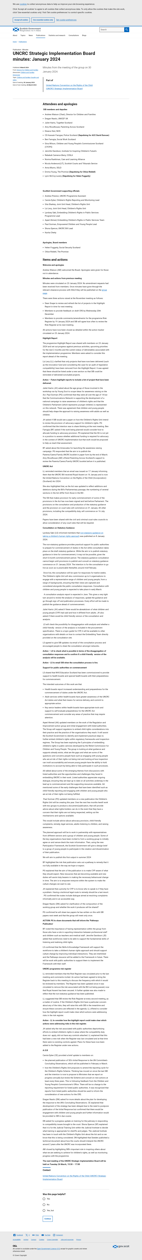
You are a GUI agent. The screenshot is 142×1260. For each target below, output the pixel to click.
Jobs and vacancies (67, 1239)
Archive (25, 1239)
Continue (47, 1219)
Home (15, 42)
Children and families (23, 77)
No (48, 1204)
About (15, 35)
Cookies (41, 1239)
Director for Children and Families (27, 70)
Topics (22, 35)
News (31, 35)
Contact (33, 1239)
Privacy (78, 1239)
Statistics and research (57, 35)
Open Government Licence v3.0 (48, 1249)
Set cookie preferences (66, 20)
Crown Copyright (52, 1239)
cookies (23, 4)
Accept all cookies (21, 20)
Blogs (84, 35)
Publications (40, 35)
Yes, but (50, 1210)
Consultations (74, 35)
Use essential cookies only (43, 20)
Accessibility (17, 1239)
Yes (48, 1199)
